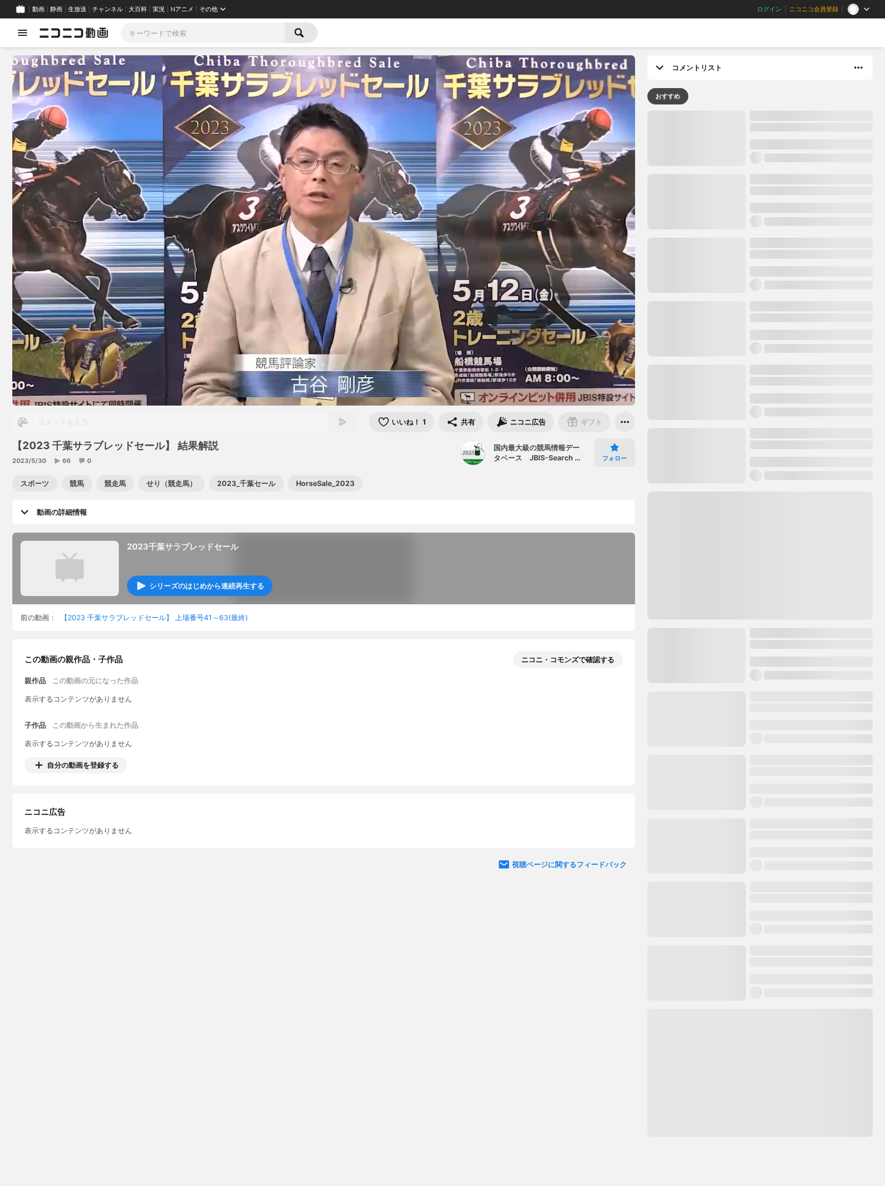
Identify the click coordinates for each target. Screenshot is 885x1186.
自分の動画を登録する (83, 764)
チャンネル (107, 9)
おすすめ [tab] (668, 96)
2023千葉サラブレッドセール (183, 546)
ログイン (769, 9)
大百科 (138, 9)
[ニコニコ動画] (74, 33)
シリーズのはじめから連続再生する (207, 585)
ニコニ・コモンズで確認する (568, 659)
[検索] (301, 33)
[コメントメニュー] (858, 67)
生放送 (77, 9)
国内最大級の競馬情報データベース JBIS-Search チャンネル (538, 452)
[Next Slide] (614, 860)
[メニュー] (625, 422)
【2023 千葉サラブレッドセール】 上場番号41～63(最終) (154, 617)
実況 (159, 9)
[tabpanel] (760, 624)
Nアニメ (182, 9)
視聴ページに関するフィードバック (569, 958)
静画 (56, 9)
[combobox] (203, 33)
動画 (38, 9)
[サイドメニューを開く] (22, 33)
